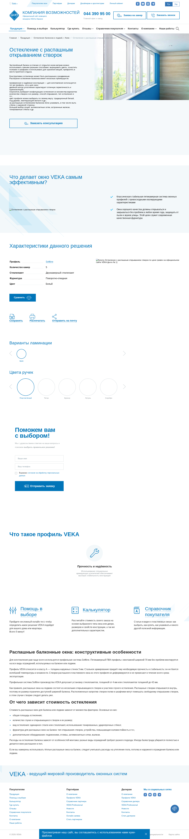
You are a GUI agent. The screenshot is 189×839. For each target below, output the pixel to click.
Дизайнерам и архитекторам (92, 3)
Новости (70, 808)
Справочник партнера (76, 801)
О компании (148, 28)
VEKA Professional (74, 805)
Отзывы (87, 28)
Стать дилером (128, 816)
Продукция (16, 28)
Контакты (133, 28)
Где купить (73, 28)
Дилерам (71, 3)
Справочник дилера (130, 801)
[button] (175, 809)
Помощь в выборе (37, 28)
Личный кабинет (116, 3)
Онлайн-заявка (73, 816)
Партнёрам (57, 3)
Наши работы (166, 28)
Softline (49, 262)
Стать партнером (74, 819)
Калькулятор (58, 28)
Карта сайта (174, 834)
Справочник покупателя (110, 28)
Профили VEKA (73, 798)
